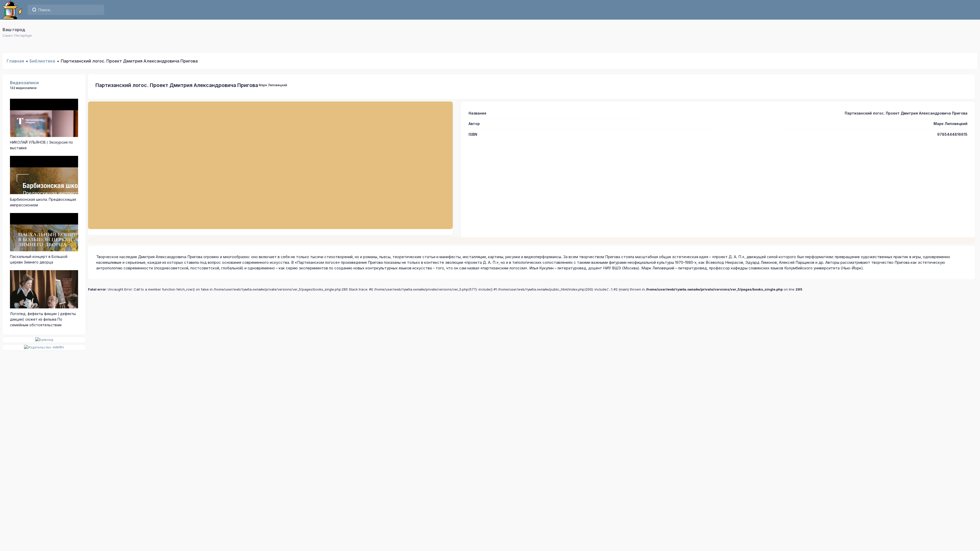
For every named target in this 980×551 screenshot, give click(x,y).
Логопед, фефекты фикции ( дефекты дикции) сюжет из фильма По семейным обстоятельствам (43, 319)
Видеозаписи (24, 82)
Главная (15, 61)
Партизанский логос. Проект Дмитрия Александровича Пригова (176, 85)
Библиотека (42, 61)
